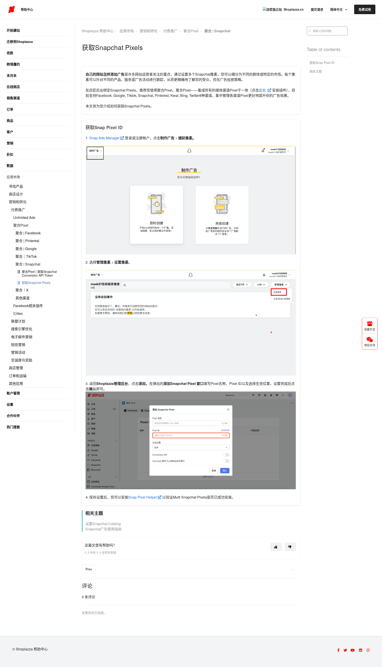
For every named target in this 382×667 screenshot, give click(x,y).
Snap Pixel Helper (143, 497)
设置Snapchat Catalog (103, 523)
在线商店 (13, 86)
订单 (10, 109)
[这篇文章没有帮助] (290, 547)
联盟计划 (18, 321)
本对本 (12, 75)
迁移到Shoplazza (20, 41)
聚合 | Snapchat (27, 264)
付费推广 (18, 209)
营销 (10, 143)
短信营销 (18, 344)
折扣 (10, 154)
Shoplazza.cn (294, 9)
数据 (10, 165)
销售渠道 (13, 98)
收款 (10, 52)
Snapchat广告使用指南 (103, 528)
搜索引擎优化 (21, 328)
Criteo (18, 313)
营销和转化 (18, 201)
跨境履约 (13, 64)
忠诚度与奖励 (21, 360)
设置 (10, 404)
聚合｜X (22, 289)
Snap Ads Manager (104, 137)
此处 (263, 90)
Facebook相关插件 (28, 305)
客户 (10, 131)
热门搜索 (13, 426)
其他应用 (16, 383)
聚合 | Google (26, 248)
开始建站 (13, 30)
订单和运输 (18, 375)
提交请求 (317, 9)
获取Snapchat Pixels (36, 282)
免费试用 (365, 9)
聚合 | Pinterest (27, 240)
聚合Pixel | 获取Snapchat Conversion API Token (39, 273)
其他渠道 (22, 297)
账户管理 (13, 393)
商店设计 (16, 194)
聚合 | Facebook (28, 232)
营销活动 (18, 352)
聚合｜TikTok (26, 256)
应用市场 (13, 176)
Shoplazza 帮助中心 (98, 30)
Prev (89, 569)
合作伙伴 (13, 415)
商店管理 (16, 367)
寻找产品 (16, 186)
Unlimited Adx (24, 217)
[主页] (12, 9)
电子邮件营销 (21, 336)
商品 (10, 120)
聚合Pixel (20, 225)
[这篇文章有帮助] (276, 547)
